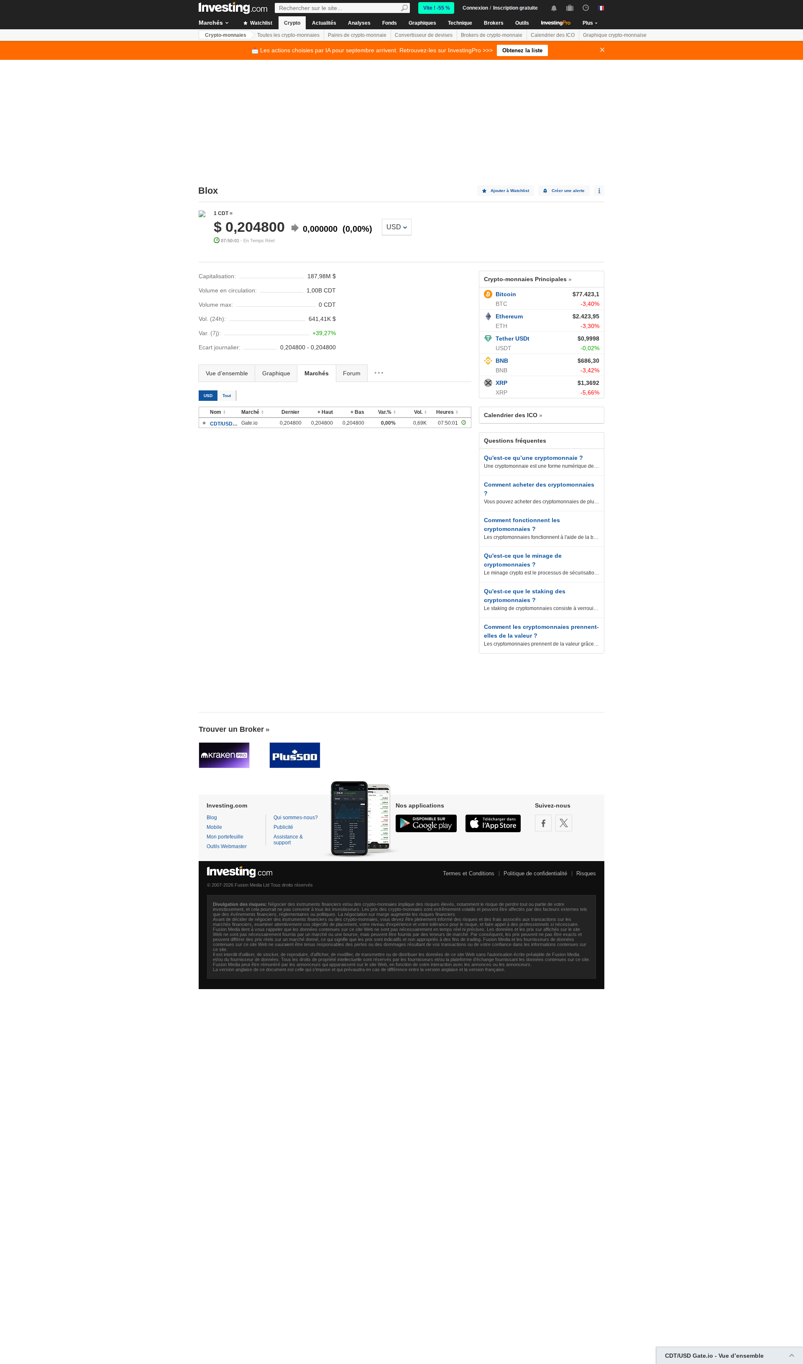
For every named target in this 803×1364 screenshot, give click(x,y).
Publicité (283, 827)
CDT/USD (221, 424)
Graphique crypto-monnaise (615, 35)
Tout (226, 395)
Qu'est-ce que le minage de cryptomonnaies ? (523, 560)
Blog (212, 817)
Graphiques (422, 23)
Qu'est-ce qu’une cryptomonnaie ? (533, 457)
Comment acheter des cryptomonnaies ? (539, 489)
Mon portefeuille (225, 837)
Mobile (214, 827)
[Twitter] (563, 823)
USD (393, 227)
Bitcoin (506, 294)
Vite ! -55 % (436, 8)
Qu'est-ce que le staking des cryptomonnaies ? (524, 595)
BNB (502, 360)
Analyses (359, 23)
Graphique (276, 373)
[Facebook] (543, 823)
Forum (352, 373)
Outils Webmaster (227, 846)
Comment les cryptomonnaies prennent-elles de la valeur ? (541, 631)
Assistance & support (288, 840)
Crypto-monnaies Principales (525, 279)
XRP (501, 382)
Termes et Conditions (468, 873)
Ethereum (509, 316)
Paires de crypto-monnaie (357, 35)
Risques (586, 873)
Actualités (324, 23)
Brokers (494, 23)
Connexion (475, 8)
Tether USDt (512, 338)
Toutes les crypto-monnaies (288, 35)
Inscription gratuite (515, 8)
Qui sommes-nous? (296, 817)
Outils (522, 23)
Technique (460, 23)
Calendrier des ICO (553, 35)
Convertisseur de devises (424, 35)
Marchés (211, 22)
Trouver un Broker (231, 729)
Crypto (292, 23)
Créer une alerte (568, 190)
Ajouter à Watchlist (510, 190)
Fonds (389, 23)
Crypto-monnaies (225, 35)
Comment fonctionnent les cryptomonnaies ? (522, 524)
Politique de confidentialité (535, 873)
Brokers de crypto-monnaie (491, 35)
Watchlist (260, 23)
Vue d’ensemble (227, 373)
